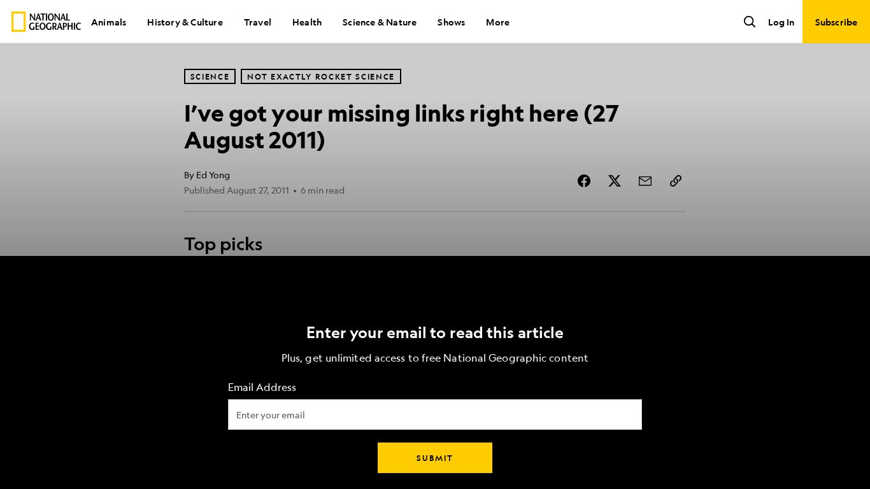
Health (307, 21)
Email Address (262, 387)
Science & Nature (380, 21)
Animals (108, 21)
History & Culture (184, 21)
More (498, 21)
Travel (257, 21)
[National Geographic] (46, 21)
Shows (451, 21)
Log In (781, 21)
